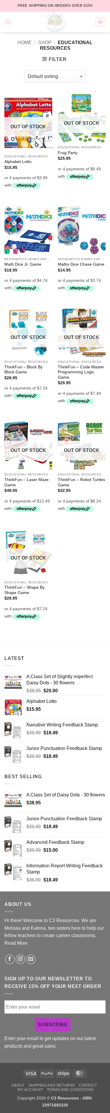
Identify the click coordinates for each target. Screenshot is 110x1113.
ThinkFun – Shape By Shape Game (24, 590)
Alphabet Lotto (17, 161)
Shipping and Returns (51, 1085)
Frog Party (67, 153)
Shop (45, 42)
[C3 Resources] (55, 22)
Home (25, 42)
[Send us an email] (31, 959)
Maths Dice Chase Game (81, 264)
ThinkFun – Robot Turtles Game (81, 482)
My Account (30, 1090)
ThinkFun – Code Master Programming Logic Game (81, 372)
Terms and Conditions (70, 1090)
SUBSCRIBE (52, 1024)
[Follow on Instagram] (20, 959)
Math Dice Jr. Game (22, 264)
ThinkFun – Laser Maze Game (26, 482)
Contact (88, 1085)
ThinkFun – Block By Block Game (23, 370)
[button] (7, 22)
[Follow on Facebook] (10, 959)
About (17, 1085)
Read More (16, 943)
